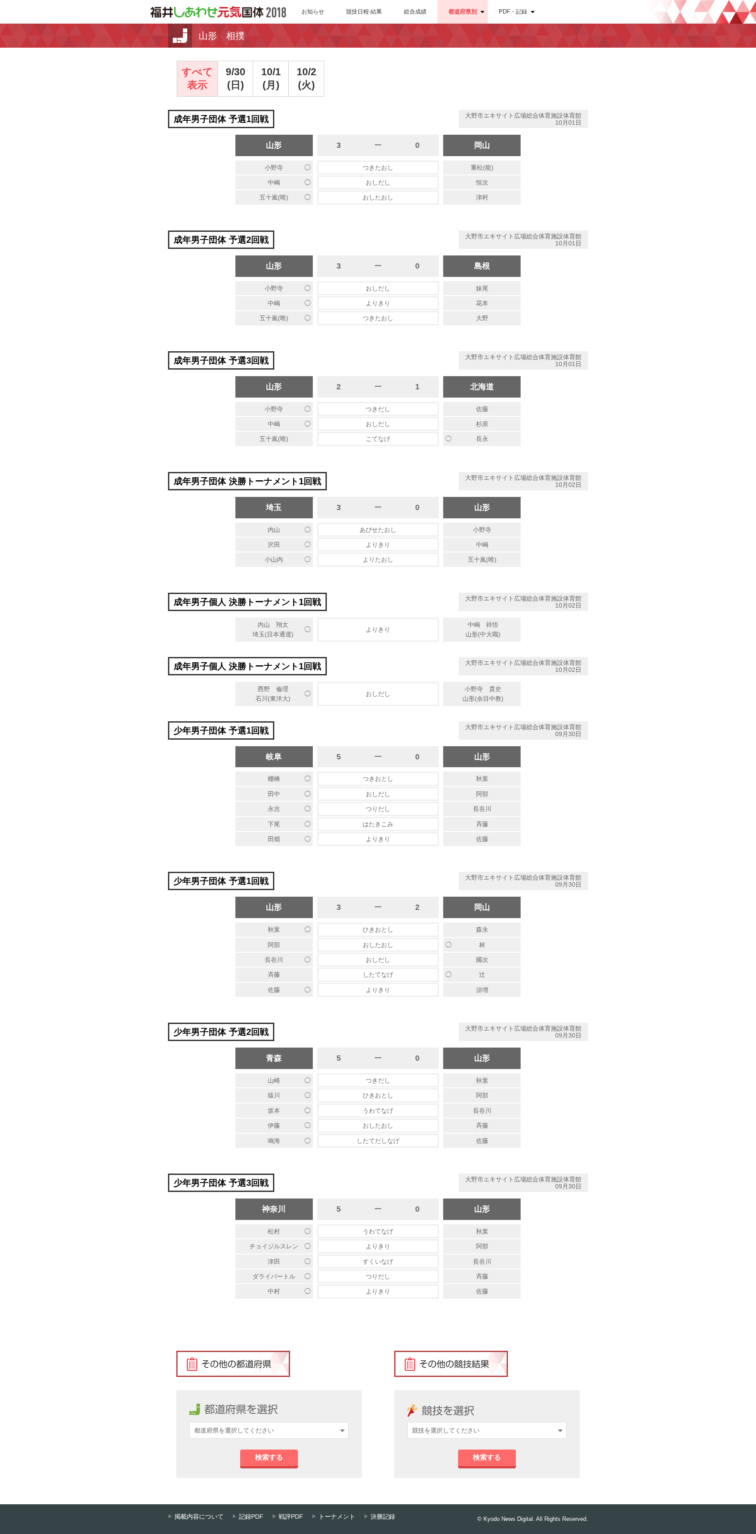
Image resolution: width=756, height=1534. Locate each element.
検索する (269, 1457)
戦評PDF (291, 1516)
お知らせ (312, 11)
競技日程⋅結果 (364, 11)
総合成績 (415, 11)
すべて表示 (197, 78)
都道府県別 (462, 11)
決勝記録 (383, 1516)
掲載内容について (199, 1516)
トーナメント (336, 1516)
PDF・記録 (513, 11)
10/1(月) (271, 78)
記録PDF (251, 1516)
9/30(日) (235, 78)
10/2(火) (306, 78)
